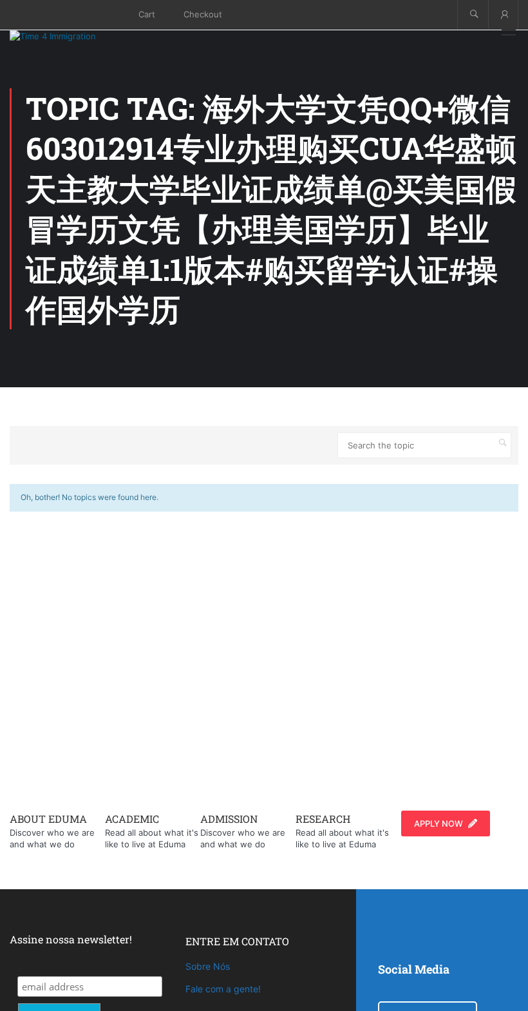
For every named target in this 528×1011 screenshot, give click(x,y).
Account (503, 14)
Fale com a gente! (223, 988)
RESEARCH (323, 818)
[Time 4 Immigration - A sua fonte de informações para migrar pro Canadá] (68, 36)
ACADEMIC (132, 818)
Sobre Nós (207, 966)
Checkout (203, 14)
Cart (146, 14)
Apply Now (438, 823)
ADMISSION (229, 818)
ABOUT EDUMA (48, 818)
